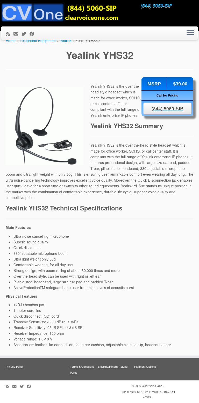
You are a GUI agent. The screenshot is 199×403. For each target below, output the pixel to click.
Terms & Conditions (82, 366)
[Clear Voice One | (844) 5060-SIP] (59, 13)
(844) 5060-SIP (167, 108)
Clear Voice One (152, 386)
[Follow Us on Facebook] (34, 33)
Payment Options (145, 366)
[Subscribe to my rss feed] (9, 33)
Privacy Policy (15, 366)
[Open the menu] (190, 33)
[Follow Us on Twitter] (26, 33)
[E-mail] (17, 33)
